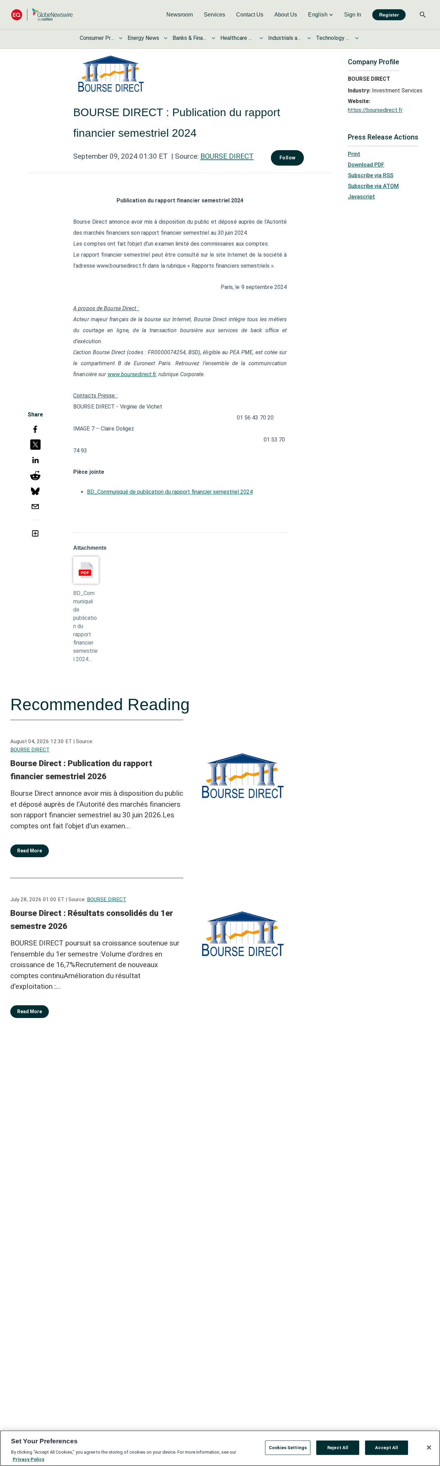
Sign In (352, 15)
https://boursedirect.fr (375, 110)
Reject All (337, 1447)
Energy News (143, 38)
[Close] (429, 1447)
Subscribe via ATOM (373, 186)
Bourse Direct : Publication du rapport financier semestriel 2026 (81, 770)
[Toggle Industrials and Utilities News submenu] (309, 38)
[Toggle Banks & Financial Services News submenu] (213, 38)
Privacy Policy (28, 1459)
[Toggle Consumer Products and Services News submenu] (120, 38)
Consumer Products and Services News (97, 38)
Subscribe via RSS (370, 175)
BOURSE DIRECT (227, 156)
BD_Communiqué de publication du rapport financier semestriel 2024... (85, 626)
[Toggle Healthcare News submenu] (261, 38)
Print (354, 154)
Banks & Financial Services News (190, 38)
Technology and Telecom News (333, 38)
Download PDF (366, 164)
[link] (179, 15)
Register (389, 15)
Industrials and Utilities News (285, 38)
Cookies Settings (288, 1447)
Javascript (361, 196)
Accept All (386, 1447)
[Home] (42, 15)
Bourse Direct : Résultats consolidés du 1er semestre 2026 (91, 919)
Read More (29, 850)
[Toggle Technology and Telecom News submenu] (356, 38)
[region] (220, 1448)
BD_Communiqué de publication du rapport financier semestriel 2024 (170, 492)
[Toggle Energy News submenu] (165, 38)
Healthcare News (237, 38)
